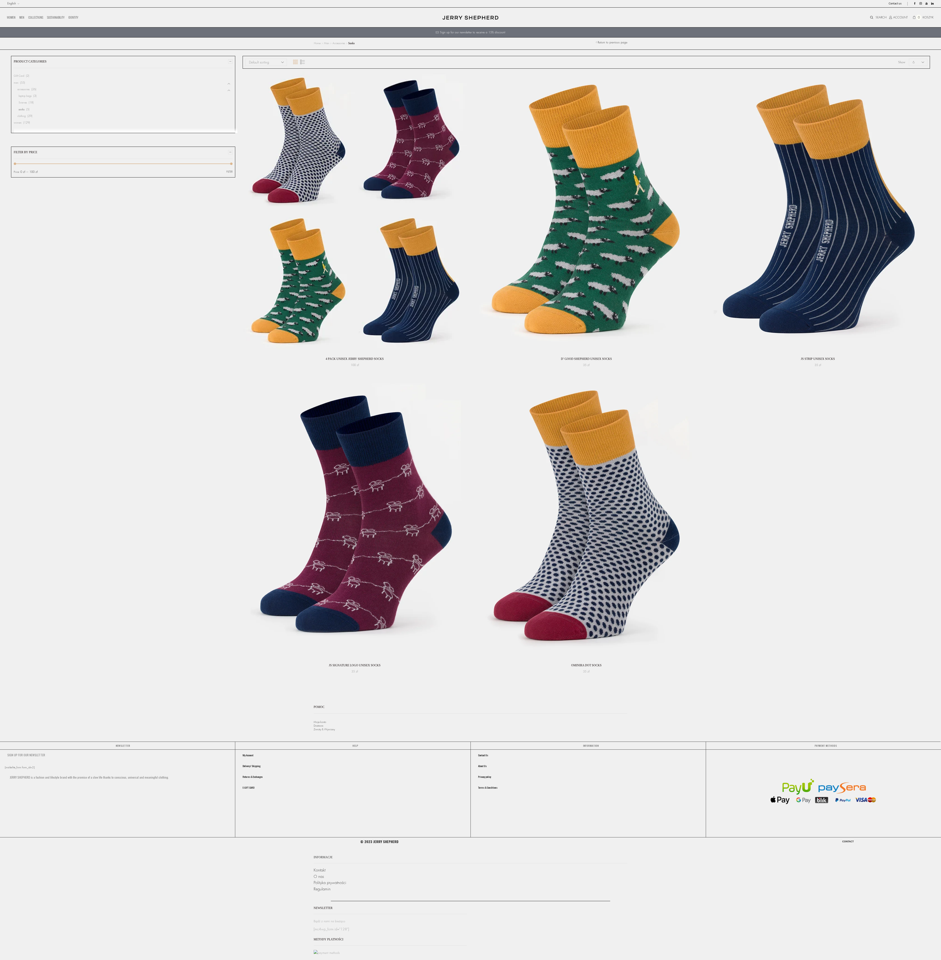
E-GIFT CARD (248, 787)
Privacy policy (484, 777)
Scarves (23, 102)
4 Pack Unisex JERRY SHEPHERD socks (355, 359)
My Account (248, 755)
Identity (73, 17)
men (21, 17)
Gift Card (19, 76)
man (326, 43)
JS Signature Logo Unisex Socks (355, 665)
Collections (35, 17)
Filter (229, 171)
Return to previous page (612, 42)
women (11, 17)
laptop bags (25, 96)
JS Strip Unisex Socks (818, 359)
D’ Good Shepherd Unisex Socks (586, 359)
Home (317, 43)
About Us (482, 766)
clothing (21, 116)
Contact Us (483, 755)
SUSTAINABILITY (55, 17)
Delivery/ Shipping (251, 766)
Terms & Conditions (487, 787)
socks (22, 109)
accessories (339, 43)
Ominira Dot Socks (586, 665)
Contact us (895, 3)
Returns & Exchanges (253, 777)
